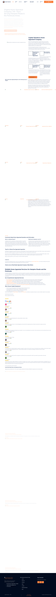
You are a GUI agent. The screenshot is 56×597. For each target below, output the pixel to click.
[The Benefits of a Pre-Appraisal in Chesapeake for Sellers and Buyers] (28, 402)
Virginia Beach (6, 125)
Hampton (37, 162)
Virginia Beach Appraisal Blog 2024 (10, 433)
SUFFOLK (23, 33)
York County (6, 235)
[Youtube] (43, 582)
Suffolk (21, 162)
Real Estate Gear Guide (32, 1)
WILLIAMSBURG (12, 34)
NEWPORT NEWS (7, 34)
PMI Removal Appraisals (10, 282)
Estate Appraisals (9, 281)
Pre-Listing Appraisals (10, 279)
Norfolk (21, 125)
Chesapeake (37, 125)
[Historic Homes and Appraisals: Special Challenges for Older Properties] (28, 469)
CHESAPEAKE (15, 33)
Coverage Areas (25, 1)
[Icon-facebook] (38, 582)
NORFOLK (11, 33)
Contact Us (41, 1)
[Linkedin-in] (41, 582)
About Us (16, 1)
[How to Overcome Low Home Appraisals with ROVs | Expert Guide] (28, 536)
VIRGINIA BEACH (7, 33)
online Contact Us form (35, 261)
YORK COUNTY (20, 34)
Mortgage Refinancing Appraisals (11, 283)
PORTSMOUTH (20, 33)
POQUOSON (24, 34)
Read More (6, 437)
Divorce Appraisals (9, 280)
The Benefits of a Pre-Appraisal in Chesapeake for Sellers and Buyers (13, 434)
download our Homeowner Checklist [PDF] (23, 284)
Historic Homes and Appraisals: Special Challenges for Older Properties (13, 501)
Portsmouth (6, 162)
